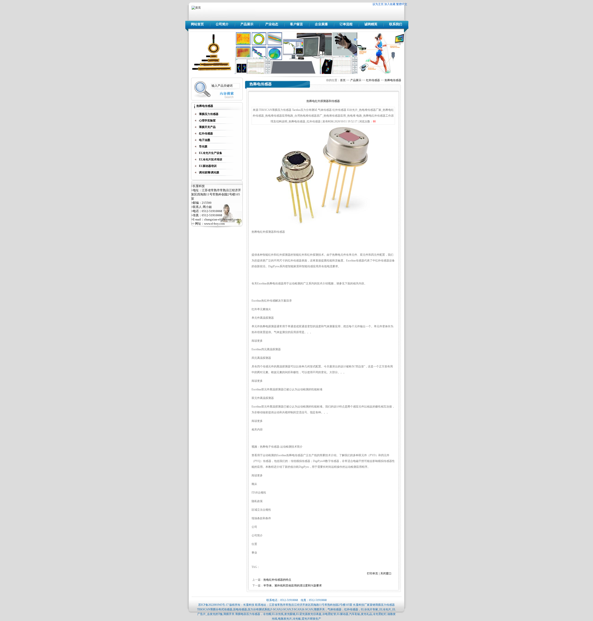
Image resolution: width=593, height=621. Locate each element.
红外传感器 (373, 80)
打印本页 (372, 573)
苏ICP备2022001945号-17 (213, 604)
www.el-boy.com (214, 223)
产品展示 (246, 24)
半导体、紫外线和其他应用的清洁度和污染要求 (292, 585)
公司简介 (222, 24)
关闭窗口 (385, 573)
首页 (343, 80)
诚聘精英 (370, 24)
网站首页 (197, 24)
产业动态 (271, 24)
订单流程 (346, 24)
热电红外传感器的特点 (277, 579)
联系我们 (395, 24)
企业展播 (321, 24)
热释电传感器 (393, 80)
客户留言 (296, 24)
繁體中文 (401, 4)
